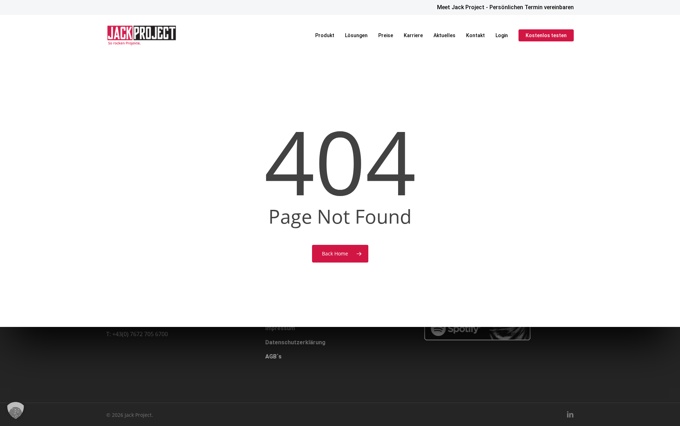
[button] (15, 410)
